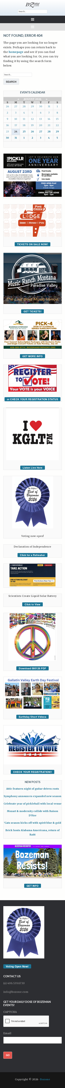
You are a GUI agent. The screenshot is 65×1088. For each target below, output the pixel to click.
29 (32, 106)
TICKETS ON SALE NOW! (32, 244)
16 (7, 125)
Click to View (32, 604)
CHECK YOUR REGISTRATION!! (32, 772)
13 (40, 118)
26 (7, 106)
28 (24, 106)
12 (32, 118)
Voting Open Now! (17, 966)
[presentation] (26, 1021)
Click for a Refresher (32, 555)
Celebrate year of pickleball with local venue (33, 803)
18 (24, 125)
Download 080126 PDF (32, 668)
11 (24, 118)
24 (15, 131)
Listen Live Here (32, 467)
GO (8, 1055)
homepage (16, 52)
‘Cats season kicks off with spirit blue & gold (32, 822)
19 (32, 125)
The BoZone (32, 5)
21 (49, 125)
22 (57, 125)
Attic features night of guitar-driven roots (32, 788)
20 (40, 125)
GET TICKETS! (32, 311)
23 (7, 131)
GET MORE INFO (32, 356)
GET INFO (33, 885)
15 (57, 118)
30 (40, 106)
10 (15, 118)
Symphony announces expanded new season (32, 796)
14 (49, 118)
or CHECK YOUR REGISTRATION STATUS (32, 399)
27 (15, 106)
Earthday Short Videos (32, 716)
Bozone (45, 1079)
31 (49, 106)
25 (24, 131)
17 (16, 125)
